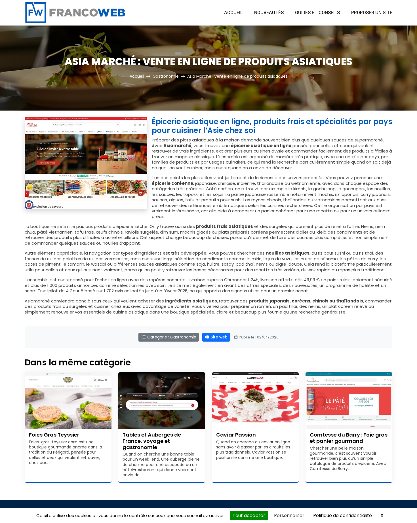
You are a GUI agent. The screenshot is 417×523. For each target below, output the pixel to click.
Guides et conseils (317, 12)
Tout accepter (249, 515)
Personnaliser (289, 515)
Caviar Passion (236, 434)
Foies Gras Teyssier (54, 434)
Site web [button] (219, 337)
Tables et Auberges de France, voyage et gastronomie (152, 440)
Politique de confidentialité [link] (342, 515)
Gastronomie (166, 76)
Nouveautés (269, 12)
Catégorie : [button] (171, 337)
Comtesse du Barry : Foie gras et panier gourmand (348, 437)
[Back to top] (401, 507)
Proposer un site (371, 12)
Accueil (233, 12)
